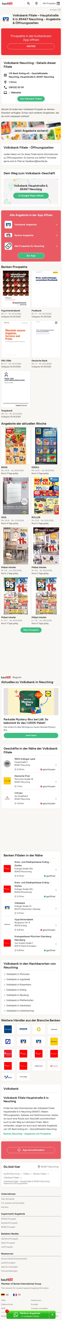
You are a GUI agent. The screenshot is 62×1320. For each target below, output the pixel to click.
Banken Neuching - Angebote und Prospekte (27, 1133)
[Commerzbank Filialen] (39, 1029)
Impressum (36, 1300)
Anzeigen (53, 10)
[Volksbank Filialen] (39, 1041)
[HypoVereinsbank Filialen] (54, 1029)
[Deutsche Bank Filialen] (8, 1041)
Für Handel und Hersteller (13, 1203)
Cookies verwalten (39, 1308)
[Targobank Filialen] (39, 1066)
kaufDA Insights (8, 1263)
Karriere (4, 1207)
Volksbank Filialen (11, 1178)
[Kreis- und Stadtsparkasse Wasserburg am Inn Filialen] (54, 1053)
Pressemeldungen (9, 1271)
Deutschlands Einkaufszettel (14, 1258)
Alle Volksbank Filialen (31, 99)
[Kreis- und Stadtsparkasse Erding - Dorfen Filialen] (23, 1053)
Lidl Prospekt (7, 1247)
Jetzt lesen (31, 735)
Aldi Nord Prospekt (9, 1239)
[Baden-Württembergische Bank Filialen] (8, 1029)
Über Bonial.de (7, 1199)
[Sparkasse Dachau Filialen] (39, 1053)
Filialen (26, 1174)
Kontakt (34, 1304)
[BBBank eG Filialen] (8, 1077)
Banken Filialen (40, 1174)
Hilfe (3, 1300)
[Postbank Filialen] (54, 1041)
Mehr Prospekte (31, 630)
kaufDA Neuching (12, 1174)
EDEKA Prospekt (8, 1219)
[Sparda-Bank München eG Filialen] (23, 1029)
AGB (3, 1308)
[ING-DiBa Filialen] (23, 1077)
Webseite (16, 92)
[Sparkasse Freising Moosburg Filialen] (8, 1053)
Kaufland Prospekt (9, 1223)
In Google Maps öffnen (31, 195)
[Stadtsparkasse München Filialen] (8, 1066)
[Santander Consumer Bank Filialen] (54, 1066)
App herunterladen (9, 1267)
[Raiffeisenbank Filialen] (23, 1041)
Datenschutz (7, 1304)
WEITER (31, 46)
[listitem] (15, 294)
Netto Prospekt (8, 1243)
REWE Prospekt (8, 1227)
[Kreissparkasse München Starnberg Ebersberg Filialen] (23, 1066)
